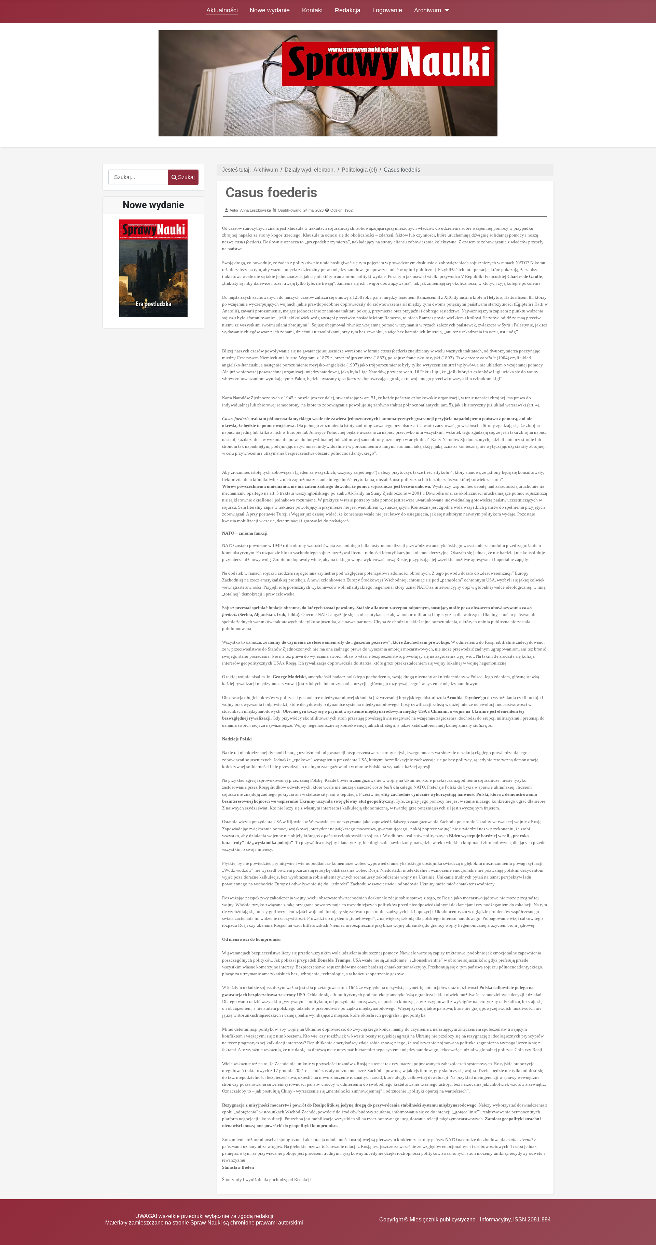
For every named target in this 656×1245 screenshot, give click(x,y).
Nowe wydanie (270, 10)
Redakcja (347, 10)
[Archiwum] (445, 10)
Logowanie (387, 10)
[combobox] (138, 177)
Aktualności (222, 10)
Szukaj (186, 177)
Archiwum (427, 10)
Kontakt (312, 10)
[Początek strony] (644, 1233)
